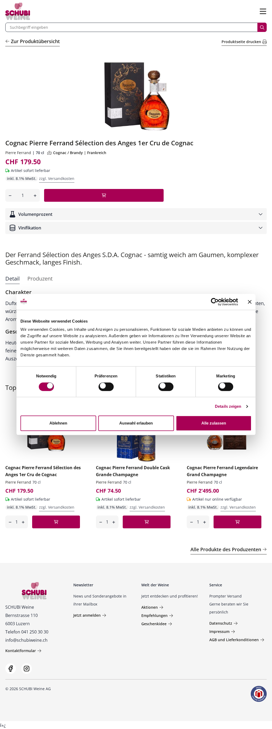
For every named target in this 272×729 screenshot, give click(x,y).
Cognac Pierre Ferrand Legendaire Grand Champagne (222, 471)
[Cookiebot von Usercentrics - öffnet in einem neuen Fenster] (215, 302)
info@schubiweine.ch (26, 640)
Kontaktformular (20, 650)
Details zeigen (228, 406)
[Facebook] (10, 668)
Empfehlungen (154, 615)
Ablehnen (58, 423)
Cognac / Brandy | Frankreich (79, 152)
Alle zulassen (213, 423)
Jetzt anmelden (87, 615)
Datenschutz (220, 623)
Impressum (219, 631)
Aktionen (149, 607)
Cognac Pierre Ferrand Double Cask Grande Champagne (133, 471)
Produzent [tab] (40, 278)
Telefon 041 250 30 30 (26, 632)
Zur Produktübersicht (35, 41)
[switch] (106, 387)
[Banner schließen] (250, 302)
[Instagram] (26, 668)
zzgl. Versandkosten (56, 178)
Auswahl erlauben (136, 423)
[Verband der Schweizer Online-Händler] (259, 694)
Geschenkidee (154, 623)
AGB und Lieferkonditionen (234, 639)
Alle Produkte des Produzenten (225, 549)
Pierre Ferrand (18, 152)
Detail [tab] (12, 278)
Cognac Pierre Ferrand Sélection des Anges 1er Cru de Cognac (43, 471)
